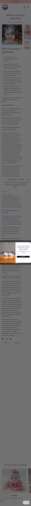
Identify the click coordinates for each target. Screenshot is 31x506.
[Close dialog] (30, 243)
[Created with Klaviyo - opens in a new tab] (15, 263)
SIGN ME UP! (23, 256)
